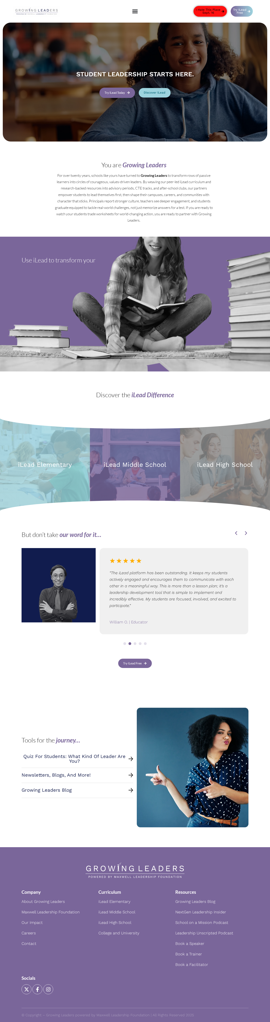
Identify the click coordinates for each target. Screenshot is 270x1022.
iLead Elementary (45, 464)
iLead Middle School (135, 464)
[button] (236, 533)
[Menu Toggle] (135, 11)
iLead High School (225, 464)
